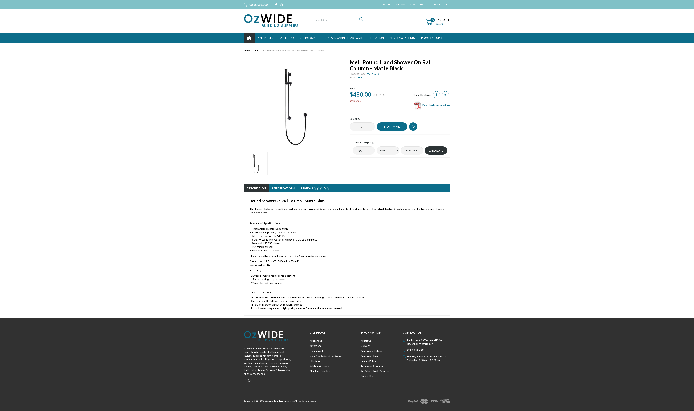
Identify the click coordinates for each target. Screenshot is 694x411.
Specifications (283, 188)
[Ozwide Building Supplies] (271, 20)
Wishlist (400, 4)
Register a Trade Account (375, 371)
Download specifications (436, 105)
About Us (385, 4)
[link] (276, 4)
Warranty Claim (369, 355)
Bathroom (315, 345)
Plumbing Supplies (320, 371)
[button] (413, 126)
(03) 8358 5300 (258, 4)
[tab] (256, 188)
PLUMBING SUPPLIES (433, 37)
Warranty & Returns (372, 350)
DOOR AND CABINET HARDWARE (343, 37)
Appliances (316, 340)
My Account (417, 4)
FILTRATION (376, 37)
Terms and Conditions (373, 365)
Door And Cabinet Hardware (326, 355)
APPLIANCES (265, 37)
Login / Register (438, 4)
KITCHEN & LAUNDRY (402, 37)
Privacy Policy (368, 360)
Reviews (307, 188)
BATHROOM (286, 37)
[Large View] (256, 163)
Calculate (436, 150)
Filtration (315, 360)
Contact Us (367, 376)
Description (256, 188)
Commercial (308, 37)
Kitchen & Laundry (320, 365)
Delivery (365, 345)
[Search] (361, 20)
